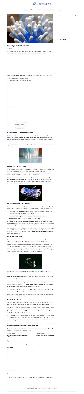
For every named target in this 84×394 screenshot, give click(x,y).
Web (8, 373)
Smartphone (52, 9)
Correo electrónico (11, 369)
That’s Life (49, 302)
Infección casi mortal (20, 128)
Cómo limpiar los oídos (21, 127)
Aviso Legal (54, 388)
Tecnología (25, 9)
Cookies (43, 388)
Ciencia (59, 9)
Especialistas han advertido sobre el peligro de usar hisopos (25, 53)
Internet (45, 9)
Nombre (9, 366)
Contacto (39, 388)
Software (32, 9)
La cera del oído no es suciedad (21, 125)
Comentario (10, 347)
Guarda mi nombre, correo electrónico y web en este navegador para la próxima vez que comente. (31, 377)
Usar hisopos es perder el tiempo (21, 122)
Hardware (39, 9)
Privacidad (48, 388)
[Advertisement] (30, 65)
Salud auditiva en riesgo (19, 124)
